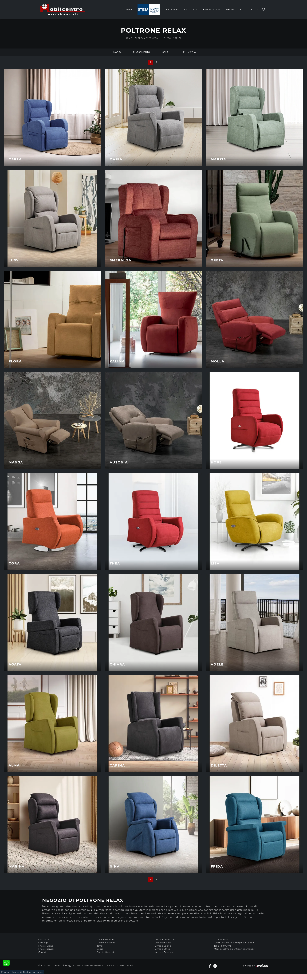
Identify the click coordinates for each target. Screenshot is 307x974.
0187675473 (224, 946)
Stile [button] (165, 52)
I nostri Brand (45, 946)
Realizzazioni (212, 9)
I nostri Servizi (46, 949)
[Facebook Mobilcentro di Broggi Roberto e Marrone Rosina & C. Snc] (210, 966)
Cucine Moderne (106, 939)
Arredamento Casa (146, 38)
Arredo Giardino (164, 952)
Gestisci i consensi (33, 972)
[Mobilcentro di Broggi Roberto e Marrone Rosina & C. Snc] (62, 9)
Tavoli (100, 946)
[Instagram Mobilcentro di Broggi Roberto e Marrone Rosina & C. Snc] (215, 966)
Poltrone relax (172, 38)
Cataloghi (191, 9)
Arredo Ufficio (162, 949)
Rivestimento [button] (141, 52)
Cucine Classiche (106, 942)
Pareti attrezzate (106, 952)
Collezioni (172, 9)
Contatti (253, 9)
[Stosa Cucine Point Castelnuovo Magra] (148, 9)
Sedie (100, 949)
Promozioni (234, 9)
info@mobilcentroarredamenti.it (237, 949)
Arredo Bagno (163, 946)
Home (129, 38)
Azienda (127, 9)
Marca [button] (117, 52)
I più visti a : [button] (189, 52)
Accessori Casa (163, 942)
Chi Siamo (44, 939)
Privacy (5, 972)
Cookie (15, 972)
